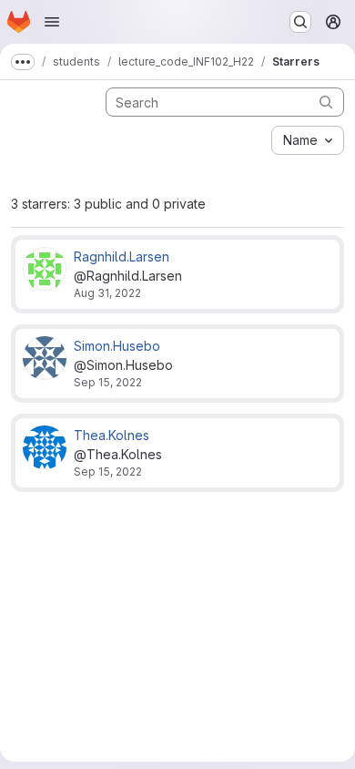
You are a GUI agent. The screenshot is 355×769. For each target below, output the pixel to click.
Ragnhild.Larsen (121, 256)
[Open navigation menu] (51, 21)
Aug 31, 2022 (107, 293)
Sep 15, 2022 (108, 382)
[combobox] (307, 140)
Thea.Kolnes (111, 435)
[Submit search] (326, 101)
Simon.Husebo (117, 346)
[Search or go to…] (300, 22)
